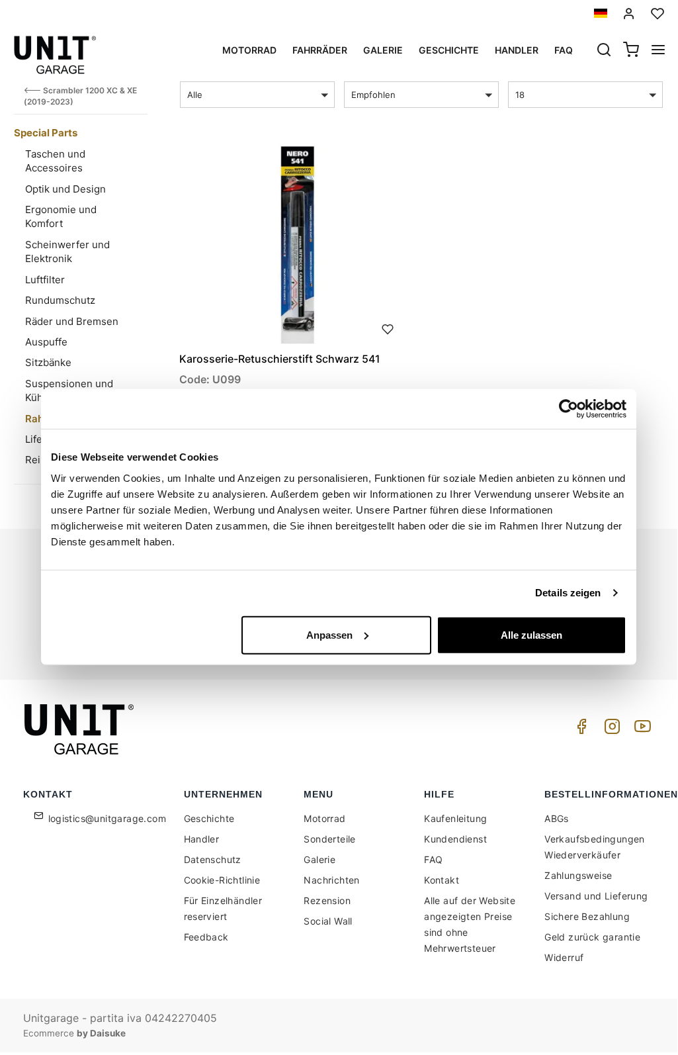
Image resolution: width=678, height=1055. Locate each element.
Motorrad (249, 50)
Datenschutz (212, 859)
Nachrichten (331, 880)
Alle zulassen (531, 634)
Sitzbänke (48, 362)
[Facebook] (579, 729)
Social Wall (328, 921)
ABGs (556, 818)
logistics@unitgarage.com (107, 818)
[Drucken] (387, 327)
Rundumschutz (60, 300)
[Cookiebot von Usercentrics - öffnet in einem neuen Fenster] (568, 409)
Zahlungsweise (578, 875)
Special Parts (45, 132)
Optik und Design (65, 189)
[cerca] (604, 51)
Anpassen (329, 634)
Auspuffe (46, 342)
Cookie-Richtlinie (222, 880)
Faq (563, 50)
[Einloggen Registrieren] (629, 14)
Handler (516, 50)
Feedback (206, 936)
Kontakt (441, 880)
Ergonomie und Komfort (61, 216)
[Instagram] (609, 729)
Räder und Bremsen (71, 321)
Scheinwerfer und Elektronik (67, 251)
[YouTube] (640, 729)
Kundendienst (455, 839)
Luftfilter (45, 279)
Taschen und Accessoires (55, 161)
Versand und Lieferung (596, 895)
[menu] (658, 51)
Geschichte (449, 50)
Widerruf (563, 957)
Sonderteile (329, 839)
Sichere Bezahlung (587, 916)
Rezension (327, 900)
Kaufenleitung (455, 818)
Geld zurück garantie (592, 936)
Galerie (383, 50)
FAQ (433, 859)
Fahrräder (319, 50)
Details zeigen (568, 592)
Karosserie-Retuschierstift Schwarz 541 (279, 358)
